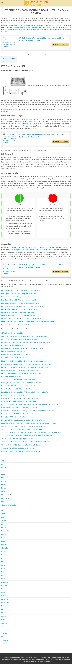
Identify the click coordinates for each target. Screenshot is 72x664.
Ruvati (3, 613)
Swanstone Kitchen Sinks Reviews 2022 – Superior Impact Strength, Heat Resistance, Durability (31, 432)
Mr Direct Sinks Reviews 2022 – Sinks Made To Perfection (19, 407)
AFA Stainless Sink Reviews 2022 (12, 333)
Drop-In (3, 474)
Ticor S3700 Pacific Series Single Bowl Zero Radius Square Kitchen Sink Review (26, 435)
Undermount (5, 498)
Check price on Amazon (61, 44)
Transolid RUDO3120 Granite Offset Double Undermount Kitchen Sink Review (25, 442)
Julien (3, 565)
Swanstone (4, 623)
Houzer (3, 555)
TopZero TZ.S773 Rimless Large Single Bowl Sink (17, 438)
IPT (2, 561)
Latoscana (4, 582)
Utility (3, 501)
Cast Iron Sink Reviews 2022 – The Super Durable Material (19, 309)
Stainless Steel (6, 495)
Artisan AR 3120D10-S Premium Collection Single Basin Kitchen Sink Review (25, 342)
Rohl (2, 609)
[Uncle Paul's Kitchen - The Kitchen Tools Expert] (36, 3)
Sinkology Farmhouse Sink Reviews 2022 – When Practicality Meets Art (23, 426)
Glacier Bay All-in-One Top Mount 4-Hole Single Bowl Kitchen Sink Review (24, 367)
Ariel (2, 517)
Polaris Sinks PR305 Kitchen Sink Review (14, 417)
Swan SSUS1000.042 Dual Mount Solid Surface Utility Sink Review (22, 429)
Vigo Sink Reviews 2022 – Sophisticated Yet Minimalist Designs (21, 445)
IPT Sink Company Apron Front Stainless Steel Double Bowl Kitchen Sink (35, 27)
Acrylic (3, 460)
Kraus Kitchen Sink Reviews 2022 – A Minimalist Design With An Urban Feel (25, 392)
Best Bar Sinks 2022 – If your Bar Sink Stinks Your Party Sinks (20, 290)
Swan (3, 619)
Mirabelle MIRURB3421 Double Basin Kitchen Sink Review (19, 398)
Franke (3, 544)
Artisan (3, 520)
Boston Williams (6, 531)
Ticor (2, 626)
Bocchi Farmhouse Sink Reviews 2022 (13, 351)
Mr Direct (4, 596)
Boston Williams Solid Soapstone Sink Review (15, 355)
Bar (2, 464)
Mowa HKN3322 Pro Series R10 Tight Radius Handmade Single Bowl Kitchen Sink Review (29, 404)
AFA (2, 510)
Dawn (3, 538)
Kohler (3, 575)
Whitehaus (4, 640)
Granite (3, 484)
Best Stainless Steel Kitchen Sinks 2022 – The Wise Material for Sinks (23, 306)
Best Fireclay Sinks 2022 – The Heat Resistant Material (18, 300)
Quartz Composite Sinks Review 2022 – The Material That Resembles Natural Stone (27, 322)
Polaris (3, 606)
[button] (2, 3)
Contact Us (40, 655)
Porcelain (4, 488)
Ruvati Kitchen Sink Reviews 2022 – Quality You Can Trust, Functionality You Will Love (28, 423)
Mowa (3, 592)
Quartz (3, 491)
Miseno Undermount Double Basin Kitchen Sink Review (18, 401)
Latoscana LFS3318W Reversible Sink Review (16, 395)
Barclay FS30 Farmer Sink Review (12, 345)
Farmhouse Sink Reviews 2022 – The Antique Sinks (17, 312)
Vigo (2, 636)
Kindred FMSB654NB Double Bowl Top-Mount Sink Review (20, 386)
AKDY (3, 514)
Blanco (3, 534)
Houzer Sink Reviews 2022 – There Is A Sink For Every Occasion (21, 373)
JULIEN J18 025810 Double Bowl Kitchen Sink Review (18, 379)
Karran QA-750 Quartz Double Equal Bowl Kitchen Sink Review (21, 383)
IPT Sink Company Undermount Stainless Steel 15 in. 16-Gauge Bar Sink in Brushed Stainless (42, 39)
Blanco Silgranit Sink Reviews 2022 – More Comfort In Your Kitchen (22, 348)
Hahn (3, 551)
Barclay (3, 524)
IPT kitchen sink (27, 126)
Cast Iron (4, 467)
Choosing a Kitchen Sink (9, 505)
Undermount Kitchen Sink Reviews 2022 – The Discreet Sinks (20, 325)
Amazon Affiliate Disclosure (26, 655)
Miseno (3, 589)
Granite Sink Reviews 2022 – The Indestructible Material (18, 315)
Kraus (3, 579)
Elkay (3, 541)
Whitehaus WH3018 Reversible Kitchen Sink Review (17, 448)
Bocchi (3, 527)
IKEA (3, 558)
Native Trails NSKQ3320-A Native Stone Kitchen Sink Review (20, 414)
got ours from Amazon (29, 188)
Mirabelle (4, 585)
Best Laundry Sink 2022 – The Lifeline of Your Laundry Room (20, 303)
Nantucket (4, 599)
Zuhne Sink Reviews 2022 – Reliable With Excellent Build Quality (21, 451)
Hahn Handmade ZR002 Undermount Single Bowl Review (19, 370)
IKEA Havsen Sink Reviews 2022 (11, 376)
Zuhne (3, 643)
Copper (3, 471)
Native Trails (5, 602)
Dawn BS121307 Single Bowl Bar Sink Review (16, 358)
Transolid (4, 633)
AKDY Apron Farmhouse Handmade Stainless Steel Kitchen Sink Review (24, 336)
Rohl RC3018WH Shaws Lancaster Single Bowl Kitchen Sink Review (23, 420)
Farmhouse (4, 478)
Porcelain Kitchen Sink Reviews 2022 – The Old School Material (21, 318)
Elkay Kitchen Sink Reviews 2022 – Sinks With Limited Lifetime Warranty (24, 361)
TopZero (3, 630)
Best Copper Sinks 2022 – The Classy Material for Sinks (18, 293)
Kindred (3, 572)
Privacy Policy (50, 655)
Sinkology (4, 616)
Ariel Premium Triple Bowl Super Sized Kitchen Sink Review (20, 339)
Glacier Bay (5, 548)
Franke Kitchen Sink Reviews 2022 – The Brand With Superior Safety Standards (26, 364)
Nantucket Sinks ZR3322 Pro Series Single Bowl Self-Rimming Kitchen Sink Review (27, 411)
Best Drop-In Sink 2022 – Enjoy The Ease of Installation (18, 297)
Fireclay (3, 481)
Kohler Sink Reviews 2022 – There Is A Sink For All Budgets (20, 389)
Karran (3, 568)
